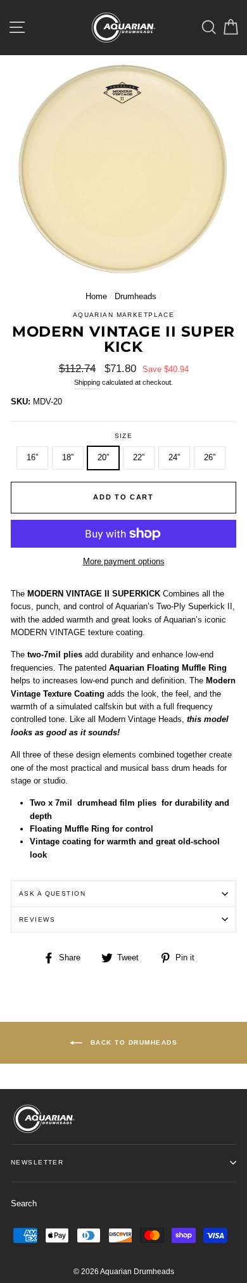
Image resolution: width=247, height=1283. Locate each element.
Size (124, 435)
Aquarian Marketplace (124, 314)
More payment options (124, 561)
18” (67, 457)
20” (103, 457)
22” (138, 457)
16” (32, 457)
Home (96, 296)
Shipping (87, 382)
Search (24, 1203)
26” (209, 457)
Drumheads (135, 296)
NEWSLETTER (37, 1162)
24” (174, 457)
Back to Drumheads (132, 1041)
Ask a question (52, 893)
